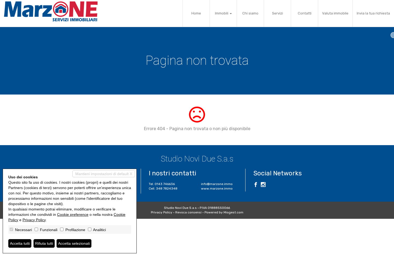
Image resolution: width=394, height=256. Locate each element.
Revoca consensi (188, 212)
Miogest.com (233, 212)
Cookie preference (72, 214)
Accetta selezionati (74, 243)
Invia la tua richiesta (373, 13)
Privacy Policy (161, 212)
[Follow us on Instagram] (263, 185)
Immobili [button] (222, 13)
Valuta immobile (335, 13)
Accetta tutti (20, 243)
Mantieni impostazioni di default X (103, 174)
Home (196, 13)
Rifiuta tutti (44, 243)
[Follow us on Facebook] (255, 185)
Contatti (304, 13)
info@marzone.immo (217, 184)
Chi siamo (250, 13)
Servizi (277, 13)
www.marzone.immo (217, 188)
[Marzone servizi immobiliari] (51, 11)
